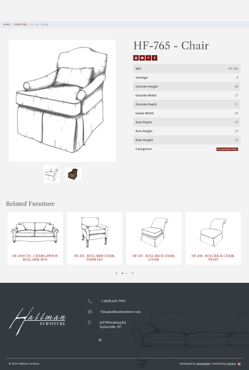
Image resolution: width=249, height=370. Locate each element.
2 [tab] (126, 273)
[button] (116, 273)
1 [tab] (122, 273)
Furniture (20, 24)
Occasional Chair (227, 149)
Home (6, 24)
